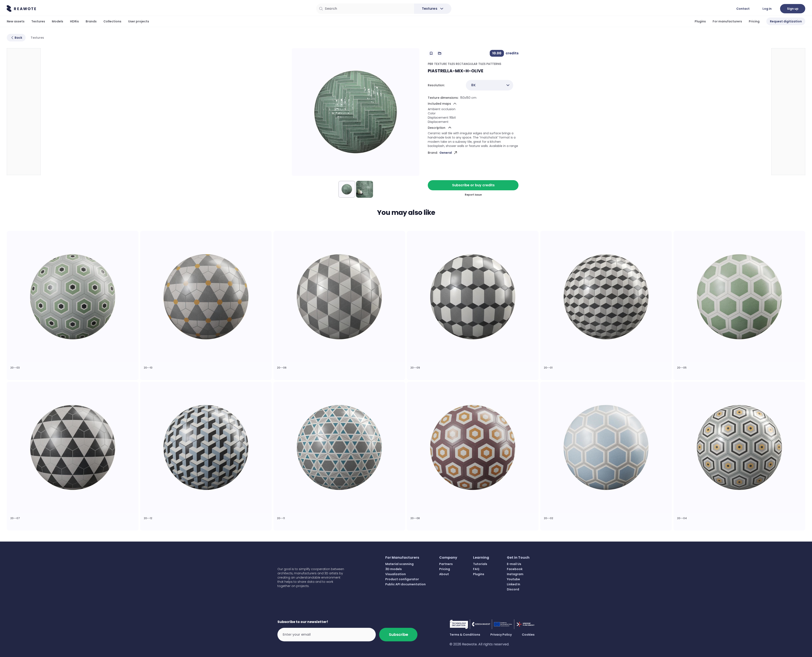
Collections (112, 21)
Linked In (513, 584)
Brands (91, 21)
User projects (138, 21)
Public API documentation (405, 584)
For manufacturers (727, 21)
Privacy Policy (501, 634)
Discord (513, 589)
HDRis (74, 21)
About (444, 574)
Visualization (395, 574)
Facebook (515, 569)
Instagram (515, 574)
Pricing (754, 21)
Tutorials (480, 564)
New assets (16, 21)
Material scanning (399, 564)
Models (57, 21)
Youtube (513, 579)
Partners (446, 564)
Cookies (528, 634)
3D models (393, 569)
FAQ (476, 569)
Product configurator (402, 579)
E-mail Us (514, 564)
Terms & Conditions (465, 634)
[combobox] (489, 85)
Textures (38, 21)
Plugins (700, 21)
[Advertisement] (24, 111)
